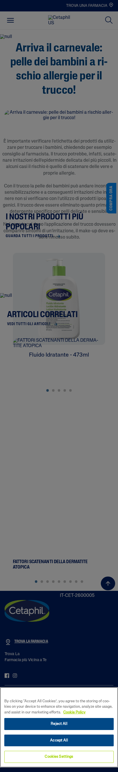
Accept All (59, 740)
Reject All (59, 724)
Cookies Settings (59, 757)
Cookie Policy (74, 712)
